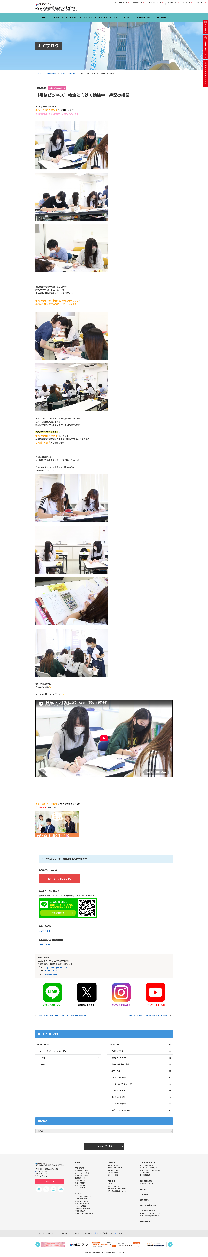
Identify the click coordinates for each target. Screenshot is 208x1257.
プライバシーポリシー (44, 1233)
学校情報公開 (62, 1233)
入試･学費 (103, 17)
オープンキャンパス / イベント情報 (69, 1051)
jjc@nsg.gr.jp (45, 930)
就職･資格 (88, 17)
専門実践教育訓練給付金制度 (117, 1191)
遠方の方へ (186, 3)
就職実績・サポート (114, 1170)
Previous (37, 1244)
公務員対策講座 (144, 17)
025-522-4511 (44, 1173)
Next (170, 1244)
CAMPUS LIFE (51, 73)
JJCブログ (161, 17)
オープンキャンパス (122, 17)
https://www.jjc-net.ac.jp (55, 967)
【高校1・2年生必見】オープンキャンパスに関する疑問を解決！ (61, 1015)
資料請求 (87, 1233)
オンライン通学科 (141, 1097)
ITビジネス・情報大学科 (141, 1110)
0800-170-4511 (45, 944)
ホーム (40, 73)
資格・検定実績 (113, 1175)
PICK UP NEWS (68, 1044)
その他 (69, 1057)
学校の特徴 (58, 17)
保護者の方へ (138, 3)
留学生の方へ (172, 3)
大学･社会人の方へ (155, 3)
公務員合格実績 (113, 1173)
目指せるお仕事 (113, 1165)
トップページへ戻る (104, 1146)
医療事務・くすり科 (141, 1057)
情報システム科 (141, 1051)
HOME (45, 17)
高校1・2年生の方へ (120, 3)
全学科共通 (141, 1071)
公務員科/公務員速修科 (141, 1064)
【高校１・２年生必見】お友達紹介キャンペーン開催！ (148, 1015)
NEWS (69, 1064)
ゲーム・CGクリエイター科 (141, 1084)
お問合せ (120, 1233)
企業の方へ (200, 3)
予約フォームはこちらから (59, 878)
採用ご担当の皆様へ (103, 1233)
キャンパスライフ (141, 1090)
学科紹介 (73, 17)
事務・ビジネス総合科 (68, 73)
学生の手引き (76, 1233)
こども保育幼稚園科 (141, 1103)
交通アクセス (50, 1181)
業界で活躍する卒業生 (115, 1168)
